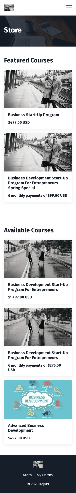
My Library (45, 475)
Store (27, 475)
